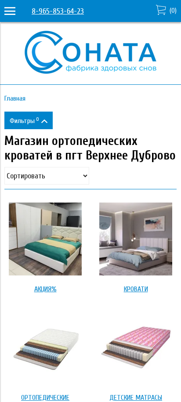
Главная (14, 98)
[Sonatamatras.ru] (90, 71)
